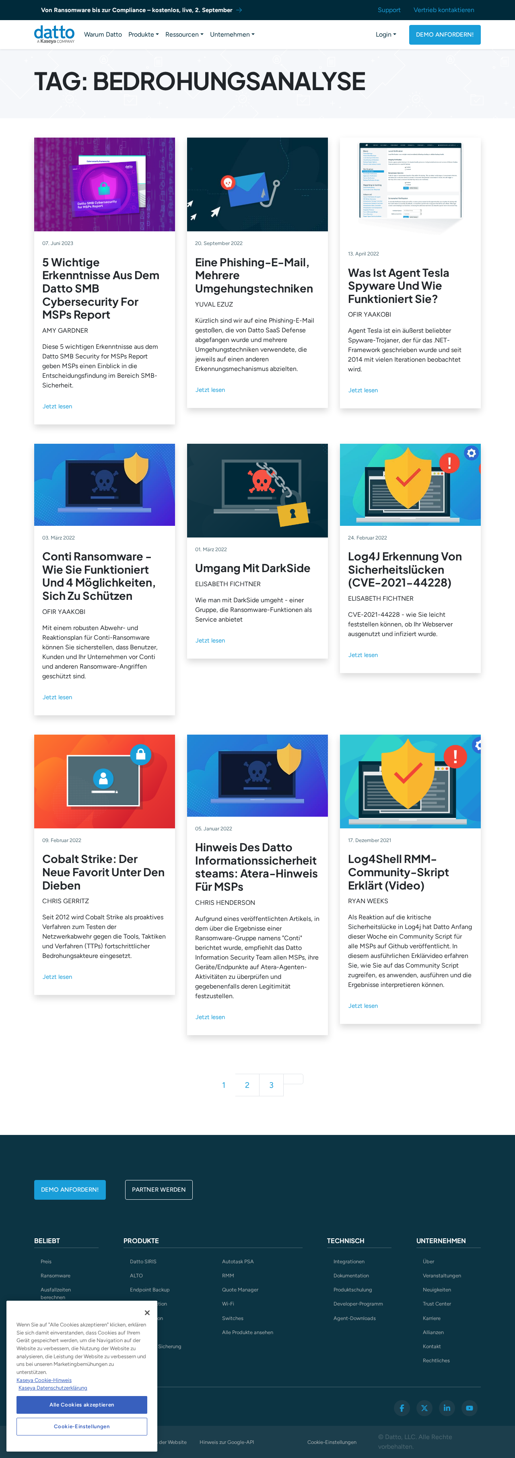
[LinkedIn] (447, 1408)
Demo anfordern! (445, 34)
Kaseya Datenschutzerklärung (53, 1388)
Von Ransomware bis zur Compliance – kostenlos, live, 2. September (137, 10)
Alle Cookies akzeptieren (81, 1405)
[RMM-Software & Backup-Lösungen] (54, 34)
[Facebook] (402, 1408)
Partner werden (159, 1189)
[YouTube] (469, 1408)
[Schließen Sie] (147, 1313)
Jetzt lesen (57, 406)
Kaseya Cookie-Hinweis (44, 1380)
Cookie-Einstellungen (331, 1442)
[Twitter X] (424, 1408)
